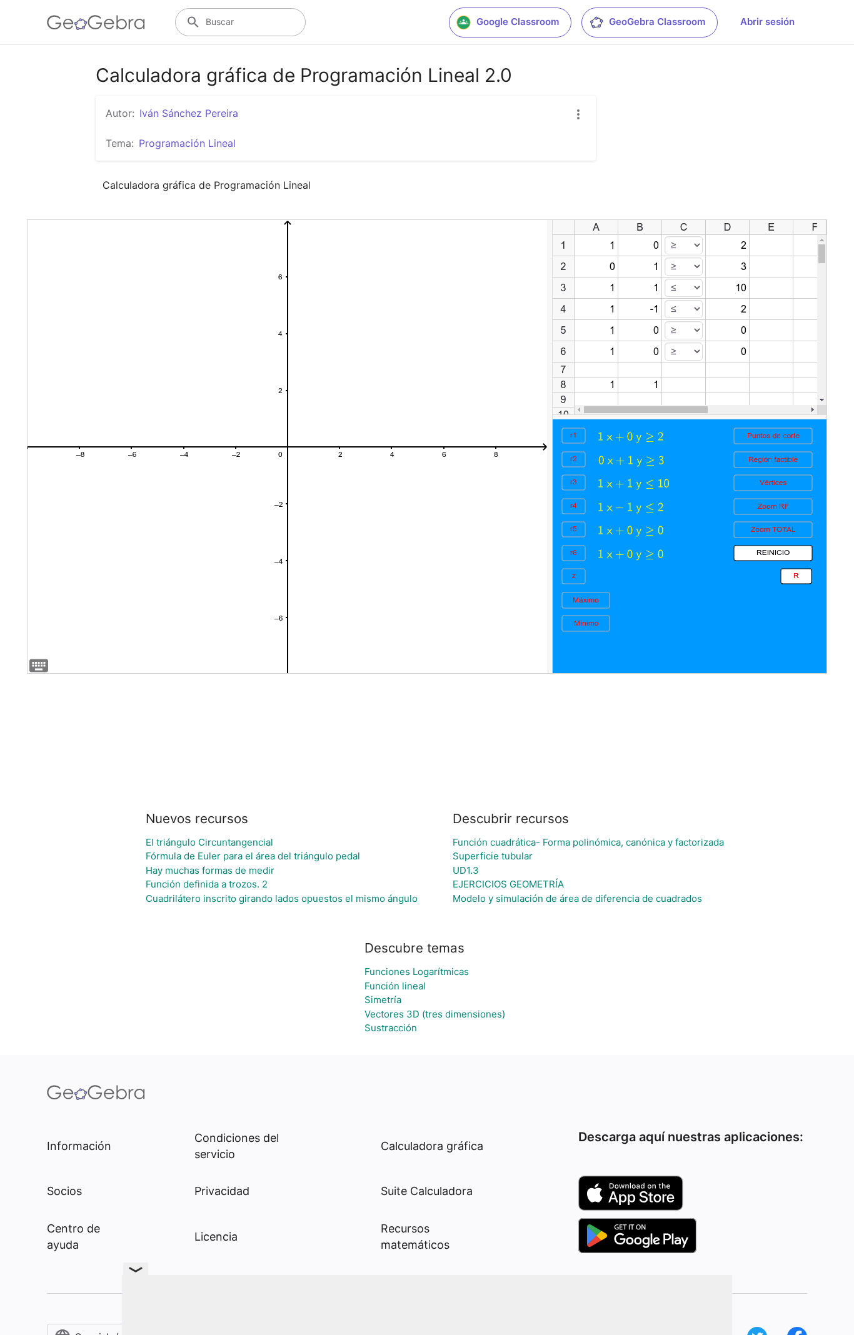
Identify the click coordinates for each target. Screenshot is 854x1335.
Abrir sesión (767, 22)
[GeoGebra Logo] (96, 22)
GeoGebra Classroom (657, 22)
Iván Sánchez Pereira (188, 113)
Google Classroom (517, 22)
